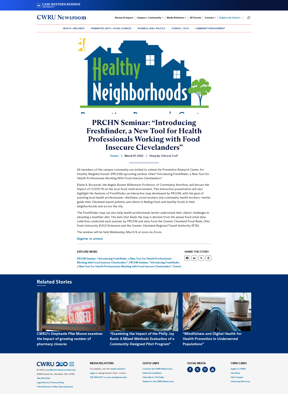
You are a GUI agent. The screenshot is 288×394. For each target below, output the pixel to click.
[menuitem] (74, 28)
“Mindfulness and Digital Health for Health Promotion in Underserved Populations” (212, 338)
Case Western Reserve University (60, 369)
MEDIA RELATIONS (102, 363)
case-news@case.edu (116, 377)
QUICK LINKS (150, 363)
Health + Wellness (73, 28)
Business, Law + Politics (151, 28)
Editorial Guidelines (152, 373)
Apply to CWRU (238, 368)
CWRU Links (239, 363)
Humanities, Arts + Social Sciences (111, 28)
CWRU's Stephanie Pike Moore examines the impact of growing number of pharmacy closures (70, 338)
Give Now (235, 373)
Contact (209, 17)
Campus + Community (149, 17)
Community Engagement (210, 28)
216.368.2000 (43, 378)
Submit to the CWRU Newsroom (158, 381)
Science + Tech (180, 28)
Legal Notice (43, 382)
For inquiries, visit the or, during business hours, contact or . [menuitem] (108, 373)
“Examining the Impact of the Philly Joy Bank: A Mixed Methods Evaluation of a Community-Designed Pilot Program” (142, 338)
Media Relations (176, 17)
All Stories (195, 17)
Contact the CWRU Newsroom (157, 368)
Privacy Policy (57, 382)
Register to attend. (90, 238)
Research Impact (124, 17)
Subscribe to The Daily (153, 377)
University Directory (240, 381)
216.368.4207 (97, 377)
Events (177, 266)
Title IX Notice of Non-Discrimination (55, 386)
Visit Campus (237, 377)
